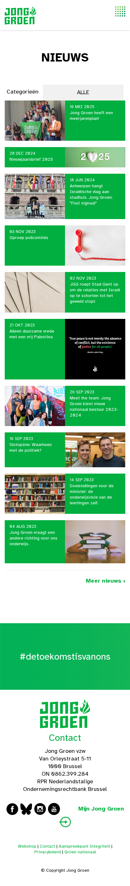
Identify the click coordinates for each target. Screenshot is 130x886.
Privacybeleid (47, 852)
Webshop (27, 846)
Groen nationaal (80, 852)
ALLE (83, 92)
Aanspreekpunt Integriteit (84, 846)
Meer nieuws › (105, 580)
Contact (65, 737)
